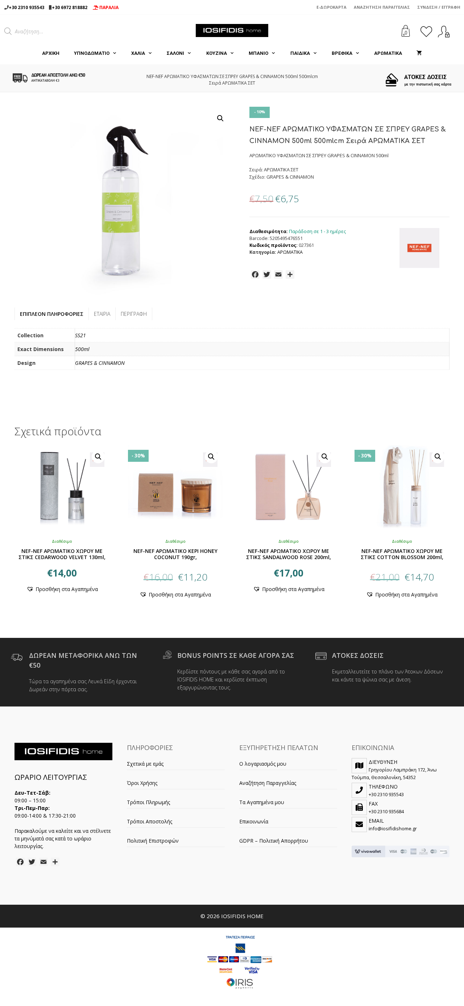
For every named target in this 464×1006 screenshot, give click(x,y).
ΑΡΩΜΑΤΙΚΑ (388, 53)
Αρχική (50, 53)
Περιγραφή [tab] (134, 313)
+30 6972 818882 (69, 7)
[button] (220, 118)
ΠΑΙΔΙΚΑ (300, 53)
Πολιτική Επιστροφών (153, 840)
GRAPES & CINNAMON (100, 362)
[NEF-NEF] (419, 249)
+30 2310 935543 (26, 7)
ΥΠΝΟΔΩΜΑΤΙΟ (91, 53)
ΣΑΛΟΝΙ (175, 53)
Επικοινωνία (253, 821)
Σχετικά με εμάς (145, 763)
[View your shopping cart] (419, 53)
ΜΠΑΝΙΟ (258, 53)
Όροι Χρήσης (142, 782)
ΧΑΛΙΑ (138, 53)
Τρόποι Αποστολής (149, 821)
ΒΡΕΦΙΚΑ (342, 53)
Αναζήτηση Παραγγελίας (382, 7)
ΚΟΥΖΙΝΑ (216, 53)
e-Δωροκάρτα (331, 7)
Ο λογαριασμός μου (262, 763)
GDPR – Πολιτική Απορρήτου (273, 840)
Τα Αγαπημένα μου (261, 802)
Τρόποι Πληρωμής (148, 802)
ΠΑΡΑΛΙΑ (108, 7)
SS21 (80, 335)
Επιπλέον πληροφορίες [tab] (51, 313)
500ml (82, 349)
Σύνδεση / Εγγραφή (438, 7)
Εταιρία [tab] (102, 313)
